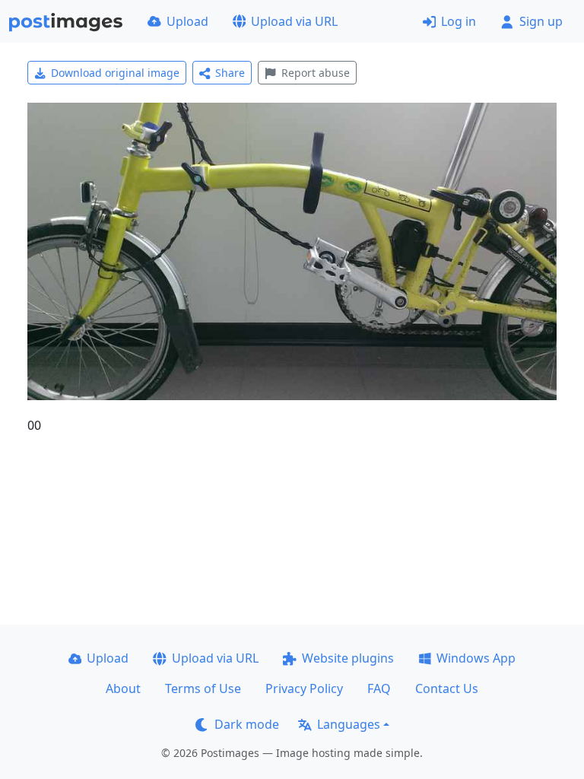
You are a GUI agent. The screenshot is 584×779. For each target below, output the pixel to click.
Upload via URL (294, 21)
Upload (187, 21)
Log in (458, 21)
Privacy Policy (304, 688)
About (123, 688)
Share (230, 72)
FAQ (379, 688)
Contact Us (446, 688)
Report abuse (315, 72)
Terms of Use (203, 688)
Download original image (115, 72)
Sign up (541, 21)
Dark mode (246, 724)
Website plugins (348, 658)
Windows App (476, 658)
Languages (348, 724)
